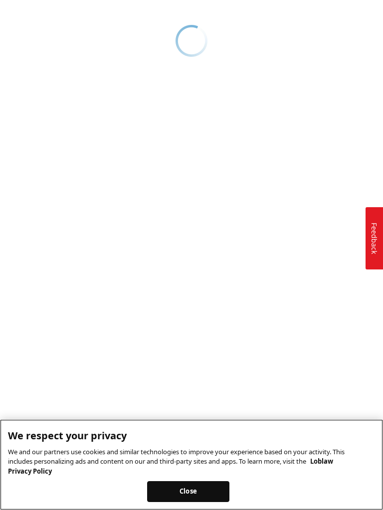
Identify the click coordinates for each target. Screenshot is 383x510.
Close (188, 491)
